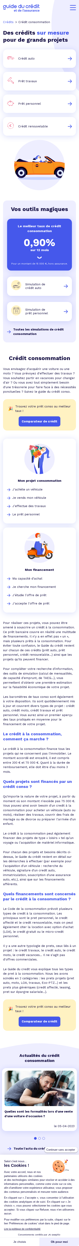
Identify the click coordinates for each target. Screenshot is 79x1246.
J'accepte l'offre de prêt (30, 603)
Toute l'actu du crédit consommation (43, 1148)
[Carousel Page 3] (43, 1138)
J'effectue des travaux (29, 506)
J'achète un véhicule (27, 489)
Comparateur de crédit (39, 1021)
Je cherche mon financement (34, 587)
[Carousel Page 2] (39, 1138)
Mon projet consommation (39, 481)
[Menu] (73, 8)
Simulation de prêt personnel (36, 311)
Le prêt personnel (26, 514)
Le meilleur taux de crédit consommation (39, 228)
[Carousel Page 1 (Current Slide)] (35, 1138)
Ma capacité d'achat (27, 578)
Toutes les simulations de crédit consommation (38, 332)
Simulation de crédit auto (35, 286)
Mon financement (39, 570)
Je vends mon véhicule (29, 498)
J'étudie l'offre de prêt (29, 595)
